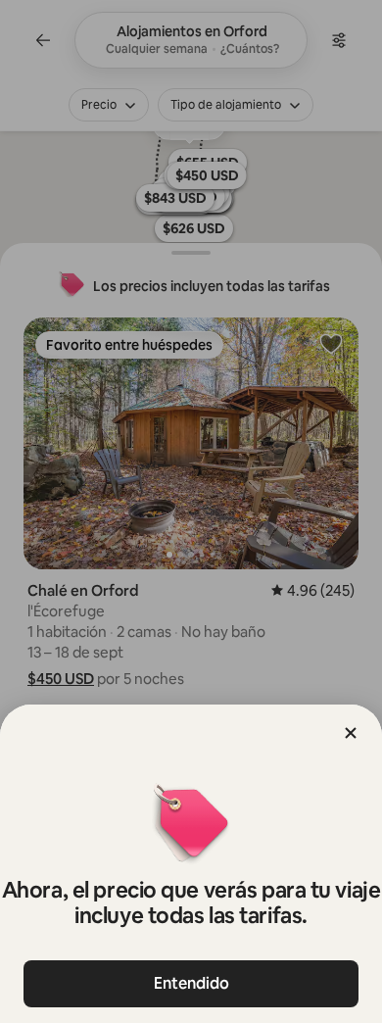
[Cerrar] (350, 733)
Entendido (191, 983)
